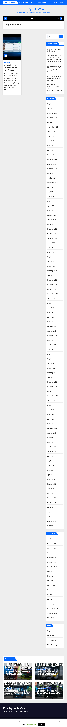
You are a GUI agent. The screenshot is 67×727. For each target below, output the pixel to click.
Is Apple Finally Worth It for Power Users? (18, 672)
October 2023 (51, 233)
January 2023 (51, 275)
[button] (58, 18)
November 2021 (52, 340)
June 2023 (50, 252)
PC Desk (50, 580)
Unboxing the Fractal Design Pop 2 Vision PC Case (54, 78)
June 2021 (50, 354)
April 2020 (50, 419)
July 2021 (50, 349)
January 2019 (51, 488)
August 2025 (51, 131)
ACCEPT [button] (41, 724)
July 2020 (50, 405)
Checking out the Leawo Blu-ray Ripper (11, 67)
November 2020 (52, 386)
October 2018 (51, 502)
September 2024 (52, 182)
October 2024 (51, 178)
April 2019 (50, 475)
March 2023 (51, 266)
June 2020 (50, 410)
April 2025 (50, 150)
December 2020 (52, 382)
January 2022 (51, 331)
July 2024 (50, 192)
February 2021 (52, 373)
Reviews (50, 594)
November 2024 (52, 173)
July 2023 (50, 247)
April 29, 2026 (42, 677)
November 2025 (52, 118)
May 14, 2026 (10, 677)
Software (50, 599)
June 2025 (50, 141)
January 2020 (51, 433)
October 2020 (51, 391)
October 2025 (51, 122)
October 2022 (51, 289)
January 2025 (51, 164)
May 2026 (50, 104)
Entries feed (51, 635)
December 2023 (52, 224)
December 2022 (52, 280)
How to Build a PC (53, 567)
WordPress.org (52, 645)
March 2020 (51, 424)
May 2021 (50, 359)
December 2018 (52, 493)
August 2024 (51, 187)
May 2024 (50, 201)
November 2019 (52, 442)
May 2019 (50, 470)
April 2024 (50, 206)
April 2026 (50, 108)
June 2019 (50, 465)
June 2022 (50, 308)
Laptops (49, 571)
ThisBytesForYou (33, 9)
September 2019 (52, 451)
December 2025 (52, 113)
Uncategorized (52, 613)
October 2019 (51, 447)
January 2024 (51, 220)
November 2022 (52, 284)
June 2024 (50, 196)
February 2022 (52, 326)
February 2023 (52, 271)
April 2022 (50, 317)
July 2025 (50, 136)
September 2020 (52, 396)
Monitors (50, 576)
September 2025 (52, 127)
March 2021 (51, 368)
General (7, 62)
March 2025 (51, 155)
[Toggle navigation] (32, 18)
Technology (51, 604)
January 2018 (51, 521)
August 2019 (51, 456)
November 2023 (52, 229)
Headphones (51, 562)
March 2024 (51, 210)
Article (49, 539)
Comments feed (52, 640)
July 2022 (50, 303)
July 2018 (50, 516)
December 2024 (52, 169)
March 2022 (51, 322)
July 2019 (50, 461)
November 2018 (52, 498)
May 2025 (50, 145)
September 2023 (52, 238)
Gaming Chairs (52, 543)
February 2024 (52, 215)
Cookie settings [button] (31, 724)
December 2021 (52, 335)
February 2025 (52, 159)
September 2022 (52, 294)
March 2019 (51, 479)
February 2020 (52, 428)
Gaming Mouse (52, 548)
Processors (51, 590)
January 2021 (51, 377)
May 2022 (50, 312)
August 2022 (51, 298)
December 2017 (52, 526)
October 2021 (51, 345)
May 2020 (50, 414)
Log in (49, 631)
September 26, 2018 (12, 73)
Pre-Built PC (51, 585)
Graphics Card (52, 557)
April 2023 (50, 261)
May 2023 (50, 257)
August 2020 (51, 400)
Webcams (50, 618)
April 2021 (50, 363)
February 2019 (52, 484)
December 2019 (52, 437)
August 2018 (51, 512)
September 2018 (52, 507)
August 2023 (51, 243)
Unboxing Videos (52, 608)
